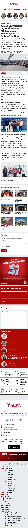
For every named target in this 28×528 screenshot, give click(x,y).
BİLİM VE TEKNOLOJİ (19, 441)
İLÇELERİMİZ (11, 489)
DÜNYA (9, 443)
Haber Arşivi (6, 435)
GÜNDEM (3, 9)
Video (6, 494)
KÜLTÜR (24, 9)
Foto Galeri (8, 492)
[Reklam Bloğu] (14, 271)
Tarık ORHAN (11, 335)
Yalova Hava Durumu (7, 426)
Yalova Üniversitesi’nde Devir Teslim (9, 374)
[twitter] (9, 463)
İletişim (7, 509)
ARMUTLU (8, 379)
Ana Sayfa (8, 466)
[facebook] (5, 463)
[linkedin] (25, 463)
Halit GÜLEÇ (11, 363)
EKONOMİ (17, 9)
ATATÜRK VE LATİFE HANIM (15, 337)
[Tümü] (26, 307)
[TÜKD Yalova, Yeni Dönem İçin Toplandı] (7, 193)
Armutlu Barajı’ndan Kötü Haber (9, 383)
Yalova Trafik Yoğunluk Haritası (10, 429)
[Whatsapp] (20, 420)
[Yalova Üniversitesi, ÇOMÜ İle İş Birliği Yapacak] (7, 207)
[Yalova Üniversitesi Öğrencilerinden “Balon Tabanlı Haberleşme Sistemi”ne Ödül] (14, 62)
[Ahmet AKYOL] (4, 343)
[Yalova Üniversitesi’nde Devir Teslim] (21, 207)
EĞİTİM (9, 23)
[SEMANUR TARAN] (4, 357)
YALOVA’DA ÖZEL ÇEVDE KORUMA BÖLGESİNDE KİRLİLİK (23, 383)
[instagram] (13, 463)
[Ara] (26, 4)
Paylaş (4, 72)
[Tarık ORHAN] (4, 336)
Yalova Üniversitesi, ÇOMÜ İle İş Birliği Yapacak (6, 213)
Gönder (4, 250)
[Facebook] (7, 420)
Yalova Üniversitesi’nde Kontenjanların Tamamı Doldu (21, 227)
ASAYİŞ (15, 443)
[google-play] (14, 447)
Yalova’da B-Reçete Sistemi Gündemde (9, 391)
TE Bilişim (17, 458)
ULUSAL (9, 487)
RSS (5, 454)
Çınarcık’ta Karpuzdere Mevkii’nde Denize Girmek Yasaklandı (23, 374)
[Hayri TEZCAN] (4, 350)
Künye (6, 507)
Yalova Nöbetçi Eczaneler (9, 424)
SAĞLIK (4, 443)
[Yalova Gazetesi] (14, 4)
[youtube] (17, 463)
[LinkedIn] (15, 420)
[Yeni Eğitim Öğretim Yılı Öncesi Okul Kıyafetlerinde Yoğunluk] (21, 193)
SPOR (16, 439)
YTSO (9, 351)
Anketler (7, 505)
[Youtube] (18, 420)
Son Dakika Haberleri (8, 434)
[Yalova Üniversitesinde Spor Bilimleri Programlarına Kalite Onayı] (7, 221)
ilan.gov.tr (21, 443)
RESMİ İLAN (10, 490)
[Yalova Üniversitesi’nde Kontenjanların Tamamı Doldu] (21, 221)
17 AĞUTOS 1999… (13, 365)
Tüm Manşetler (6, 432)
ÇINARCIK (22, 379)
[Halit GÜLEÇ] (4, 364)
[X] (10, 420)
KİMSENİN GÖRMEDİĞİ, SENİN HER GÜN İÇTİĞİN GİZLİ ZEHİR (17, 358)
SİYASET (10, 9)
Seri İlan (7, 500)
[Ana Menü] (1, 3)
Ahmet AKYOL (12, 342)
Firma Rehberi (9, 498)
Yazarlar (7, 496)
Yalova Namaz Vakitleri (8, 427)
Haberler (3, 23)
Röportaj (7, 501)
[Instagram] (13, 420)
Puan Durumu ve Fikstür (8, 430)
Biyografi (7, 503)
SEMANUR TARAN (12, 355)
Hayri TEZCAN (12, 349)
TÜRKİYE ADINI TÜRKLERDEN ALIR (17, 344)
